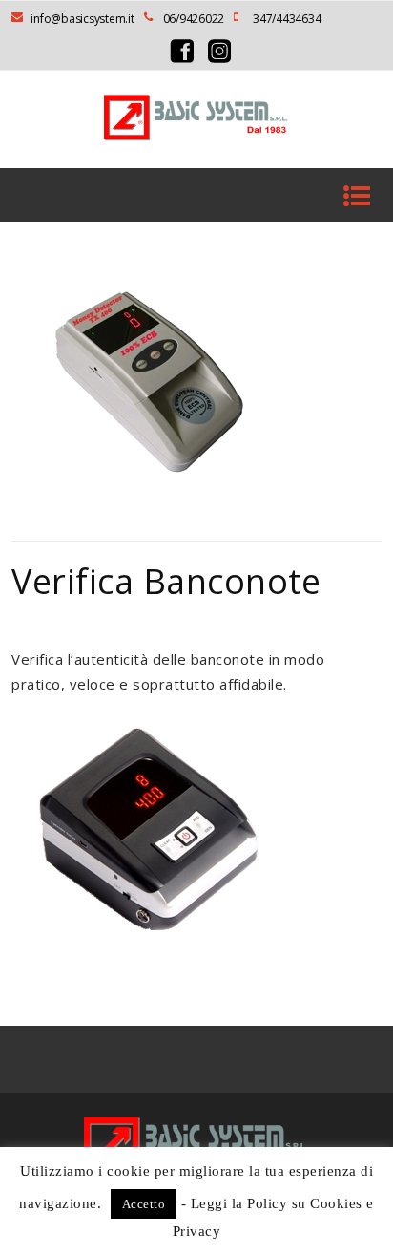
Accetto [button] (144, 1204)
